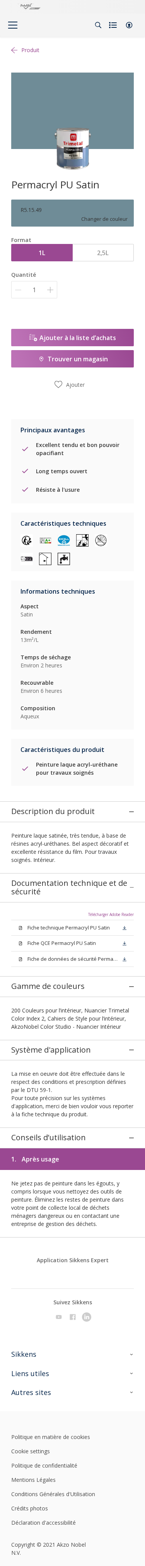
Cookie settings (30, 1451)
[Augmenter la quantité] (50, 289)
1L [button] (42, 253)
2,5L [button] (103, 253)
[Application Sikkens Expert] (71, 1272)
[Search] (98, 25)
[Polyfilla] (29, 7)
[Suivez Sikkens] (59, 1317)
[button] (129, 25)
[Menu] (12, 25)
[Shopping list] (113, 25)
